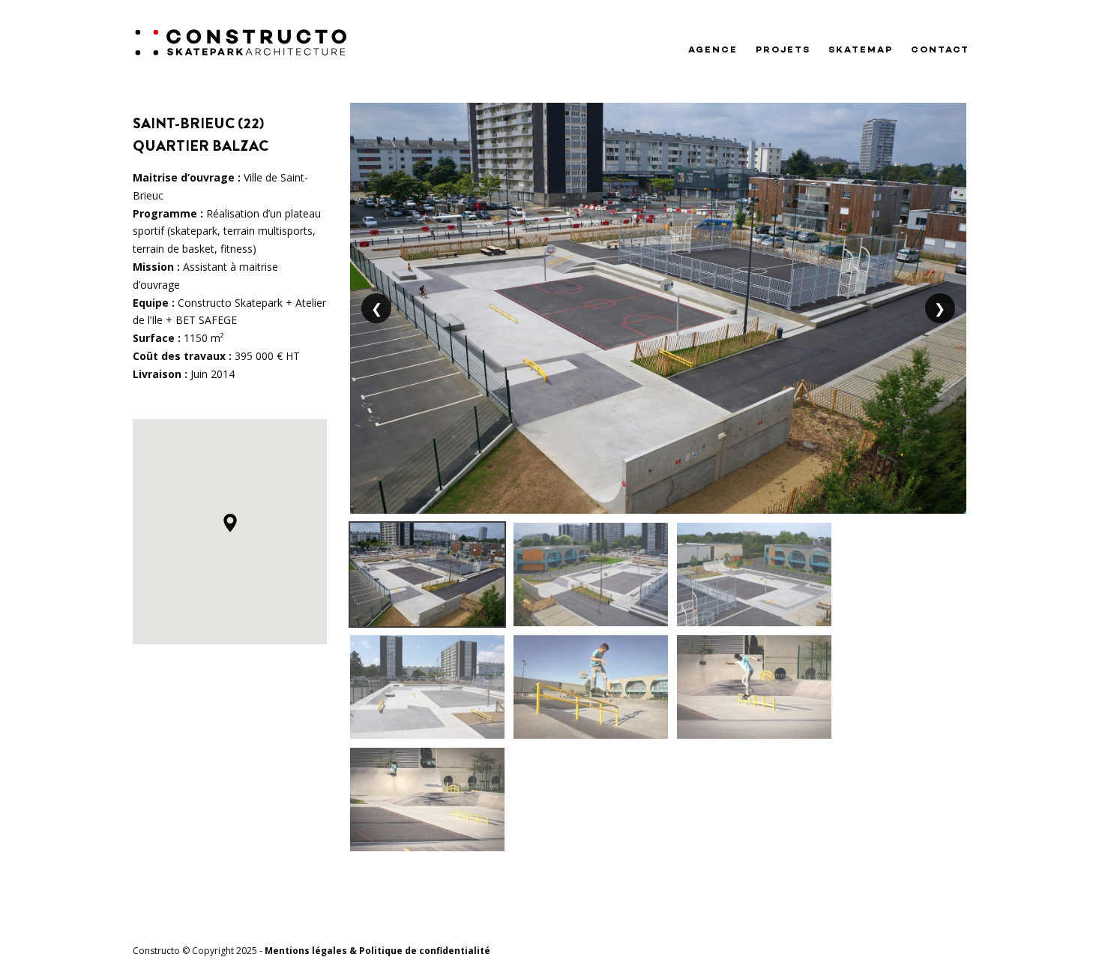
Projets (783, 50)
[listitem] (427, 574)
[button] (230, 523)
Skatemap (860, 50)
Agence (713, 50)
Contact (940, 50)
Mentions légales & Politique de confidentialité (377, 950)
